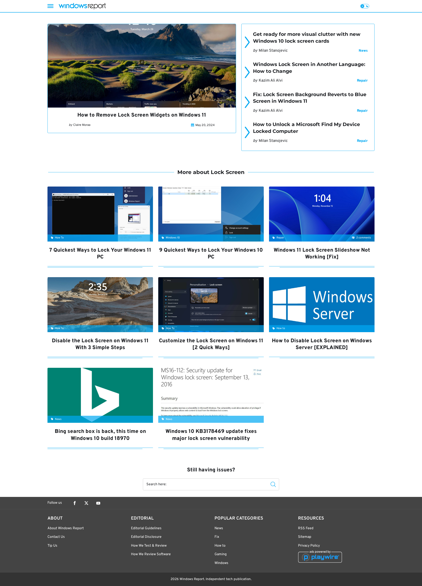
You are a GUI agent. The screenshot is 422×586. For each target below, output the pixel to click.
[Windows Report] (82, 6)
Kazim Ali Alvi (271, 80)
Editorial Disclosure (146, 537)
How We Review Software (151, 554)
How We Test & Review (149, 546)
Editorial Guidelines (146, 528)
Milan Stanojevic (273, 50)
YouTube (98, 503)
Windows (221, 563)
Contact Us (56, 537)
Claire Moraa (81, 125)
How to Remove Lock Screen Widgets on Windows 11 (141, 115)
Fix (217, 537)
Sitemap (304, 537)
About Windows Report (65, 528)
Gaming (221, 554)
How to (220, 546)
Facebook (74, 503)
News (363, 51)
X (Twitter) (86, 503)
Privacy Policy (309, 546)
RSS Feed (305, 528)
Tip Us (52, 546)
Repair (362, 81)
